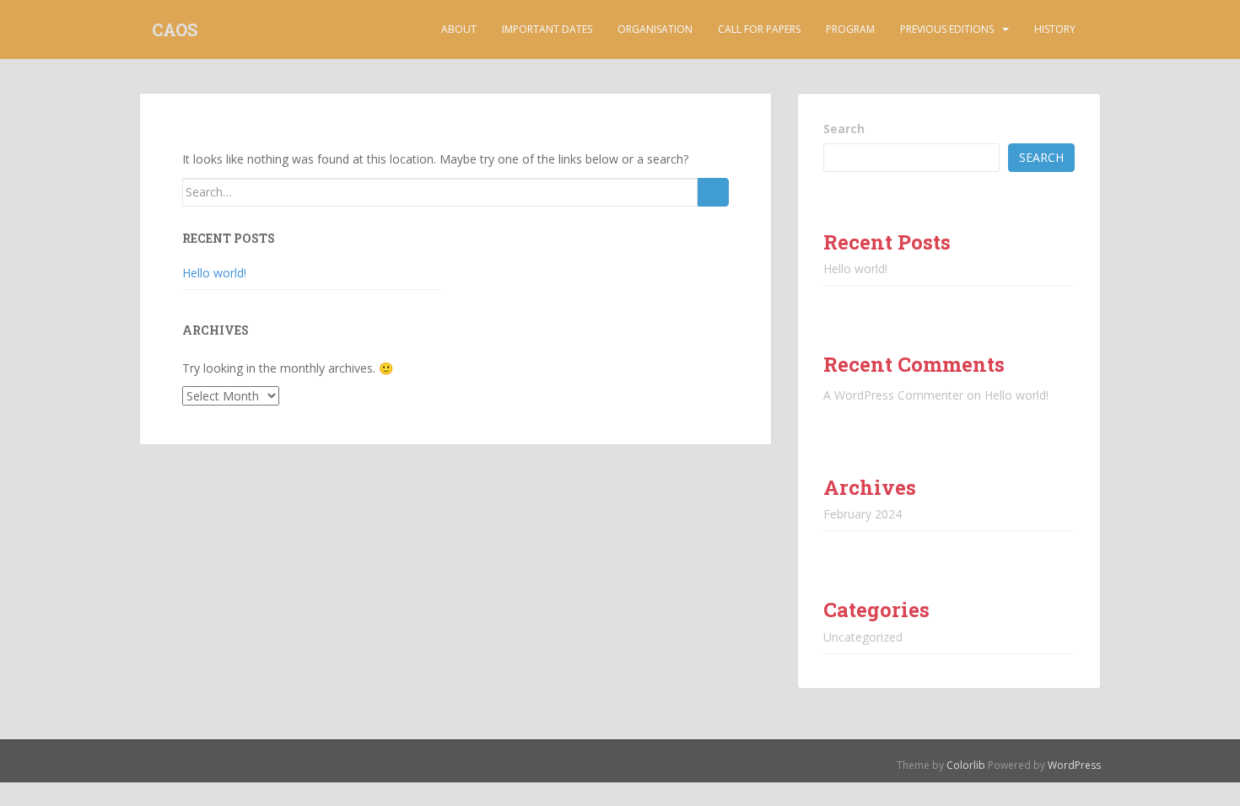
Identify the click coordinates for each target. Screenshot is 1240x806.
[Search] (713, 192)
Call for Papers (759, 29)
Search (844, 129)
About (459, 29)
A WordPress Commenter (893, 395)
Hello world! (214, 273)
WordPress (1074, 765)
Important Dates (547, 29)
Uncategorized (863, 637)
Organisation (655, 29)
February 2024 (862, 514)
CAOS (174, 29)
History (1055, 29)
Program (850, 29)
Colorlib (965, 765)
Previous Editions (947, 29)
